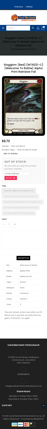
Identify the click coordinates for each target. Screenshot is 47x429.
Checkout (18, 6)
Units (4, 219)
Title (4, 186)
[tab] (23, 258)
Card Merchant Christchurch (23, 49)
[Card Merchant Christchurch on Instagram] (26, 3)
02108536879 (23, 374)
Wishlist (29, 6)
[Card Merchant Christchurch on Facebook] (21, 3)
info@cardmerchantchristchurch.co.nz (24, 386)
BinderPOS (39, 419)
